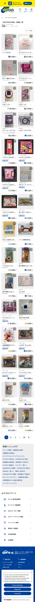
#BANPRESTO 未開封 (9, 468)
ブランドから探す (7, 565)
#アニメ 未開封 (7, 450)
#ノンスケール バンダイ (10, 483)
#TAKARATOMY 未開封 (9, 474)
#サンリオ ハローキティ (10, 477)
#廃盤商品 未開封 (18, 450)
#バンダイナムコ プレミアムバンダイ (14, 456)
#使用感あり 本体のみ (21, 462)
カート (19, 567)
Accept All (17, 593)
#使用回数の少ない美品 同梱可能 (12, 480)
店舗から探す (6, 567)
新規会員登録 (21, 562)
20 (24, 437)
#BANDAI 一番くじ (8, 471)
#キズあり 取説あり (8, 465)
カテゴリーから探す (8, 562)
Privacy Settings (17, 585)
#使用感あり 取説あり (24, 474)
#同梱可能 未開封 (23, 477)
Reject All (18, 589)
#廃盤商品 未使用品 (8, 453)
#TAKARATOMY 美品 (21, 459)
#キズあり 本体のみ (8, 459)
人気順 (30, 30)
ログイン (20, 565)
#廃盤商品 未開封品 (8, 462)
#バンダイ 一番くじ (21, 465)
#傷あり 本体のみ (20, 471)
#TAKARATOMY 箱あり (23, 468)
